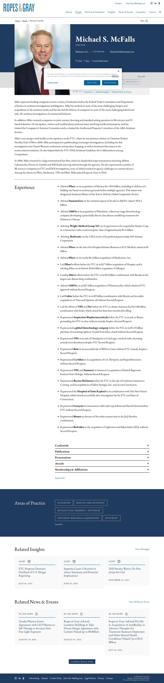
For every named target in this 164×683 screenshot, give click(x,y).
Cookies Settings (52, 82)
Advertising (34, 678)
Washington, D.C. (82, 51)
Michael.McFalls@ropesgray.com (122, 51)
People (78, 11)
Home (17, 20)
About (69, 11)
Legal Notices (90, 678)
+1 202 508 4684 (98, 51)
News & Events (126, 11)
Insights (111, 11)
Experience (88, 91)
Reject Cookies (92, 82)
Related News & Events (122, 91)
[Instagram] (16, 678)
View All (141, 76)
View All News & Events (139, 601)
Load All (58, 524)
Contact (118, 3)
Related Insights (102, 91)
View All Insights (142, 549)
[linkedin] (156, 3)
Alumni (44, 678)
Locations (141, 11)
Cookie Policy (56, 678)
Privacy (101, 678)
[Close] (118, 71)
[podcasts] (159, 3)
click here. (115, 76)
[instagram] (152, 3)
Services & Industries (94, 11)
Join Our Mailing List (135, 3)
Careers (152, 11)
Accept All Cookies (110, 82)
